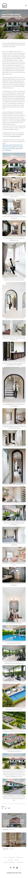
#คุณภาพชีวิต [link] (19, 149)
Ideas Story (10, 860)
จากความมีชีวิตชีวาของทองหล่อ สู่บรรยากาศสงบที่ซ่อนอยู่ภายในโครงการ (13, 842)
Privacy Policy (20, 862)
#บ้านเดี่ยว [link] (17, 145)
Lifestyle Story (19, 857)
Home (5, 857)
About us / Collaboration (9, 862)
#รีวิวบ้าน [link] (15, 147)
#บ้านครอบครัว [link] (6, 149)
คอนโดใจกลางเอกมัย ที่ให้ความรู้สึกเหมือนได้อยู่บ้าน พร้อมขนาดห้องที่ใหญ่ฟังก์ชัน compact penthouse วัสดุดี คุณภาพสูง (14, 822)
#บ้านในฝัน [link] (13, 149)
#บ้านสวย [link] (20, 147)
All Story (17, 860)
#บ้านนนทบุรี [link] (10, 147)
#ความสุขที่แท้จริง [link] (6, 150)
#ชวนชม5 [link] (11, 145)
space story (4, 36)
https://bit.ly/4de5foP (15, 136)
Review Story (5, 12)
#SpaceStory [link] (5, 145)
